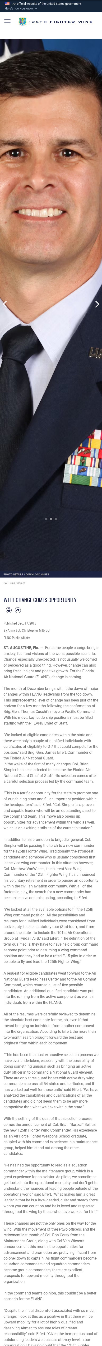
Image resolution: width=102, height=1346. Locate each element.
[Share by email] (18, 610)
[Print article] (9, 610)
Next (97, 304)
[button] (21, 8)
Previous (5, 304)
